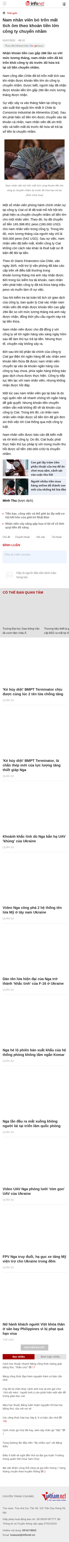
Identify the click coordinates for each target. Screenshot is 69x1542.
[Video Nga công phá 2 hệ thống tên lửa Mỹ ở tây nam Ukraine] (34, 880)
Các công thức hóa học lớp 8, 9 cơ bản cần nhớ (30, 1417)
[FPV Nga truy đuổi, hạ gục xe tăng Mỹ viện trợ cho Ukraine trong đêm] (34, 1229)
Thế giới (12, 13)
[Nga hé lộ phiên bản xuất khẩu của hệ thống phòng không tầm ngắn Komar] (34, 1023)
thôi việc (40, 537)
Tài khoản (57, 537)
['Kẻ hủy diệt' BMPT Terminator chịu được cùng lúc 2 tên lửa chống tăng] (34, 662)
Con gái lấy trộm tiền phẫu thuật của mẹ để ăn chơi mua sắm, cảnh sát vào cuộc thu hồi (48, 468)
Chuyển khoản (22, 537)
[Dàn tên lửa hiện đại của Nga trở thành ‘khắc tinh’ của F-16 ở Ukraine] (34, 952)
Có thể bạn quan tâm (23, 592)
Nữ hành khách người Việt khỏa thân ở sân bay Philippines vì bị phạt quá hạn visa (34, 1328)
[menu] (4, 4)
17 (33, 1367)
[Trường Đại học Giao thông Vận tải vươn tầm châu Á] (22, 610)
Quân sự (8, 700)
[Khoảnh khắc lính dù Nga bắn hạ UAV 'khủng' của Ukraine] (34, 809)
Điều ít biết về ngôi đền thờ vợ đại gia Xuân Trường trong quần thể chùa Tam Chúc (33, 1457)
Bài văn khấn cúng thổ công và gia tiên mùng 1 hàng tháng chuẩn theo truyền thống (34, 1469)
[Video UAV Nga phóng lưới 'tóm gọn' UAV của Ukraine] (34, 1162)
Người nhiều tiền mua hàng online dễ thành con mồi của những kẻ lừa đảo (48, 485)
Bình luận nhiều (50, 1356)
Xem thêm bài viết (34, 1347)
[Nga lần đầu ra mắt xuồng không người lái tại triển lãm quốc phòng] (34, 1094)
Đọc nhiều (19, 1356)
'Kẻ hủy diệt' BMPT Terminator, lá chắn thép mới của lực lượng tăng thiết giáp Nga (32, 765)
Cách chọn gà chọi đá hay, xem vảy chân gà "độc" (32, 1430)
